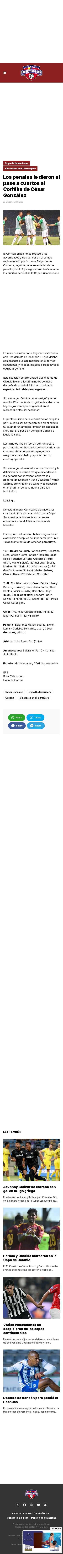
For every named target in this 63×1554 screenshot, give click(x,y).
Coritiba (9, 697)
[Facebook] (24, 1505)
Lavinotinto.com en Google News (30, 1513)
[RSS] (45, 1505)
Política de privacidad (43, 1517)
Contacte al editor (17, 1517)
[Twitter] (17, 1505)
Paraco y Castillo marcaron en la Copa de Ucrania (30, 1258)
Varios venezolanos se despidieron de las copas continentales (23, 1329)
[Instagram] (31, 1505)
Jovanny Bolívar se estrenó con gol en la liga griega (29, 1189)
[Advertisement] (31, 31)
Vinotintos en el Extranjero (20, 168)
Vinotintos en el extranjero (34, 697)
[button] (5, 73)
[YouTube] (38, 1505)
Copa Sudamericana (16, 163)
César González (14, 692)
